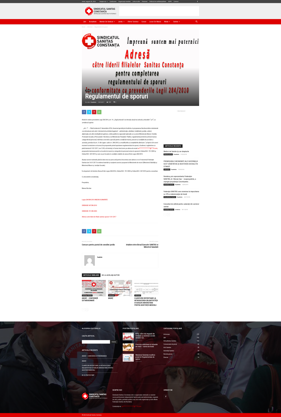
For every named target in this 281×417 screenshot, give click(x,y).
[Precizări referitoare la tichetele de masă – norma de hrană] (128, 347)
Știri (84, 22)
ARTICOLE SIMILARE (91, 275)
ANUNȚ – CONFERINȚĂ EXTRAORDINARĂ (94, 356)
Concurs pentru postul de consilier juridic (98, 244)
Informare (89, 27)
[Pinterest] (94, 112)
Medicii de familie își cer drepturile (176, 151)
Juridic (120, 22)
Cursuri (143, 22)
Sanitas (175, 22)
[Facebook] (197, 1)
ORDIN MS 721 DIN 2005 (89, 211)
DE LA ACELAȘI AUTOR (111, 275)
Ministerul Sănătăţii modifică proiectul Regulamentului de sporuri (145, 357)
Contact (176, 1)
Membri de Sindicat (106, 22)
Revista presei (168, 154)
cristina (177, 209)
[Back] (83, 309)
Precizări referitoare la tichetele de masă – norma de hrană (146, 345)
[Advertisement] (159, 11)
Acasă (83, 27)
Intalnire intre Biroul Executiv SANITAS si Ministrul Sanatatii (142, 245)
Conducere (113, 1)
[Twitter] (89, 112)
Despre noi (103, 1)
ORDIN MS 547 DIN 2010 (89, 205)
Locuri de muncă (155, 22)
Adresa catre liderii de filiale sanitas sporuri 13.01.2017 (99, 217)
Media (166, 22)
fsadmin (93, 102)
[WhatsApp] (99, 112)
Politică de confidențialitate (158, 1)
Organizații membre (124, 1)
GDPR (170, 1)
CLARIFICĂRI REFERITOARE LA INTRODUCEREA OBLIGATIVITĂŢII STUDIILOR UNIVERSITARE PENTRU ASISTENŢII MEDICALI (97, 368)
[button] (196, 22)
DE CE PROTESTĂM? (88, 375)
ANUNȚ (110, 298)
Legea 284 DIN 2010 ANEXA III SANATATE (95, 200)
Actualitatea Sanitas (169, 197)
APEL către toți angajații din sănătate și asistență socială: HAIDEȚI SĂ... (145, 336)
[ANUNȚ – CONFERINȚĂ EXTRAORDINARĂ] (94, 288)
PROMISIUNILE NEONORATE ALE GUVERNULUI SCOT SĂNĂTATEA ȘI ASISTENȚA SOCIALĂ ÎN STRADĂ (181, 164)
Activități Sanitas (87, 295)
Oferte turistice (133, 22)
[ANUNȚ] (120, 288)
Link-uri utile (136, 1)
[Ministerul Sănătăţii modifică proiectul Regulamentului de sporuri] (128, 358)
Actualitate (92, 22)
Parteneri (144, 1)
